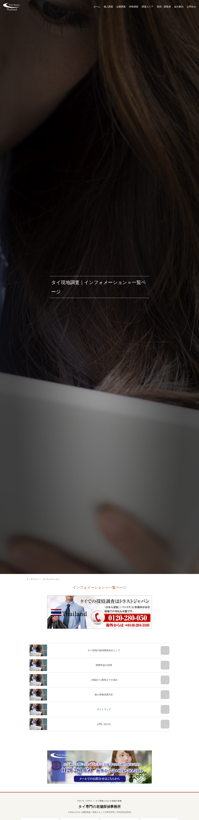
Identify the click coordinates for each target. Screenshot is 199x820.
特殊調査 (133, 6)
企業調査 (121, 6)
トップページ (32, 579)
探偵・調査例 (164, 6)
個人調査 (108, 6)
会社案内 (178, 6)
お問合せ (191, 6)
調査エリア (147, 6)
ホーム (96, 6)
